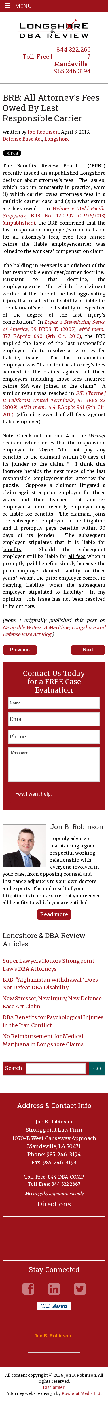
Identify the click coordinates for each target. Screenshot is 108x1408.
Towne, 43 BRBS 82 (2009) (54, 400)
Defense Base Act (22, 139)
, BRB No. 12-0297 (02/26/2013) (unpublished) (54, 216)
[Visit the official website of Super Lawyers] (49, 1349)
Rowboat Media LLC (82, 1393)
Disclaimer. (54, 1387)
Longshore (57, 139)
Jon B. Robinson (52, 1336)
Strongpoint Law (54, 29)
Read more (54, 914)
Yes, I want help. (33, 794)
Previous (20, 649)
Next (88, 649)
